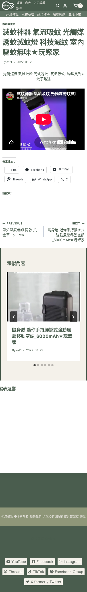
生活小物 (74, 14)
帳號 (83, 516)
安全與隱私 (21, 516)
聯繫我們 (35, 516)
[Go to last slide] (13, 316)
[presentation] (43, 296)
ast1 (9, 62)
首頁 (19, 2)
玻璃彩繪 (59, 14)
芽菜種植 (12, 14)
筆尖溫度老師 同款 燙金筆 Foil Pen (19, 229)
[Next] (73, 316)
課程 (19, 8)
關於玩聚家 (71, 516)
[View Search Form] (58, 6)
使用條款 (7, 516)
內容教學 (39, 2)
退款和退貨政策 (53, 516)
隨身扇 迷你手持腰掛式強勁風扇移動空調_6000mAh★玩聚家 (66, 232)
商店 (28, 2)
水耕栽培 (28, 14)
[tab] (34, 365)
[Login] (65, 6)
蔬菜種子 (43, 14)
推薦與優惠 (8, 24)
